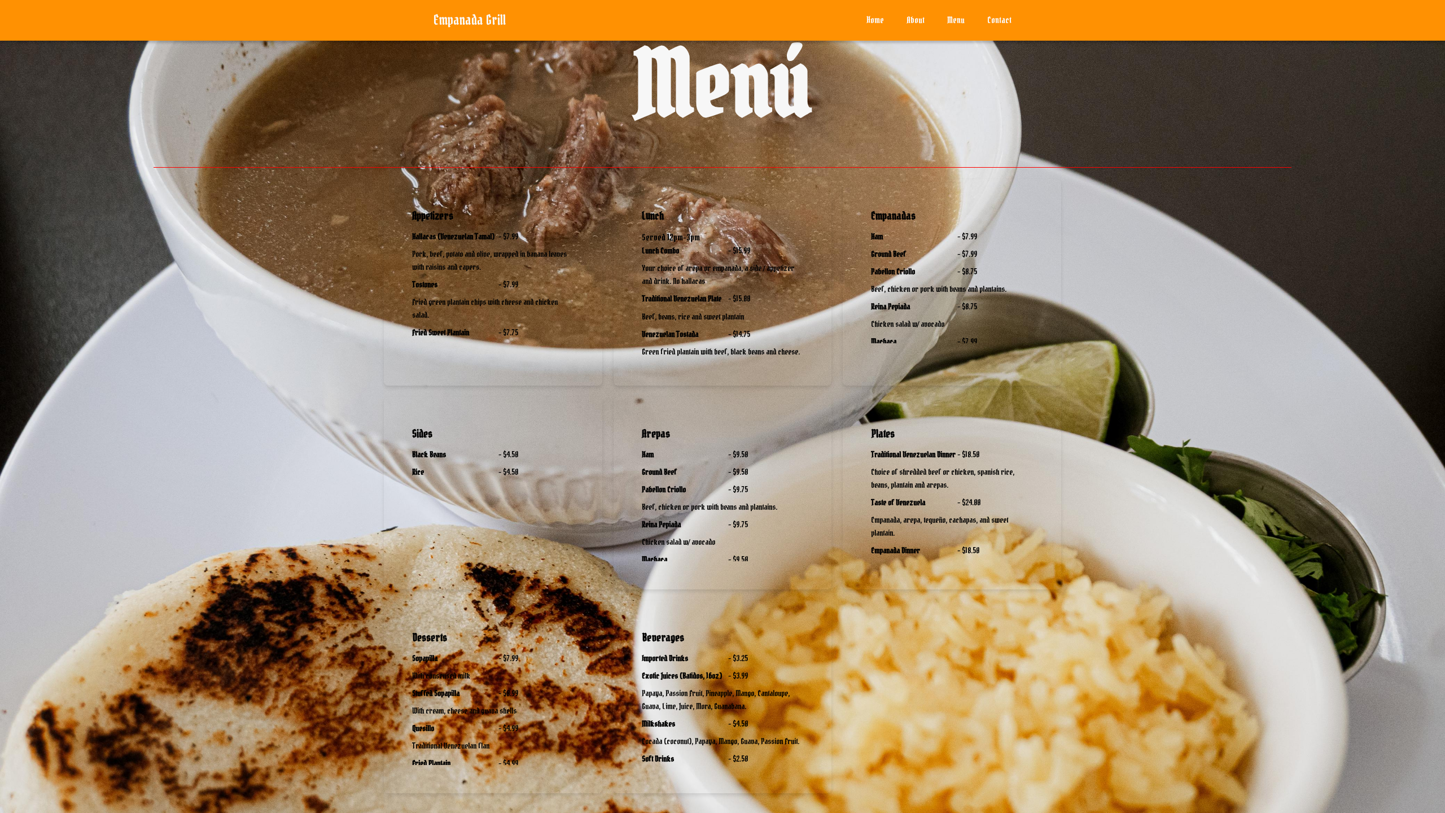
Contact (999, 19)
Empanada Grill (470, 20)
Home (875, 19)
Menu (956, 19)
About (916, 19)
